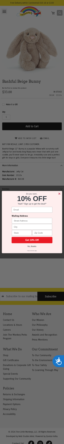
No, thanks (32, 246)
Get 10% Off (32, 240)
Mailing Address (20, 216)
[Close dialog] (59, 194)
